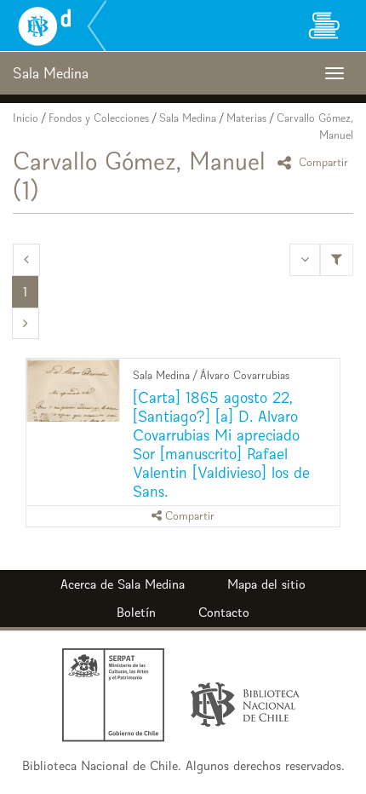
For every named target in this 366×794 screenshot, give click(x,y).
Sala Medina (187, 118)
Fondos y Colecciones (99, 118)
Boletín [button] (136, 612)
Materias (246, 118)
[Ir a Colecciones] (323, 25)
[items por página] (304, 259)
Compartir (321, 162)
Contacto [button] (223, 612)
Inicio (25, 118)
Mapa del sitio (266, 584)
